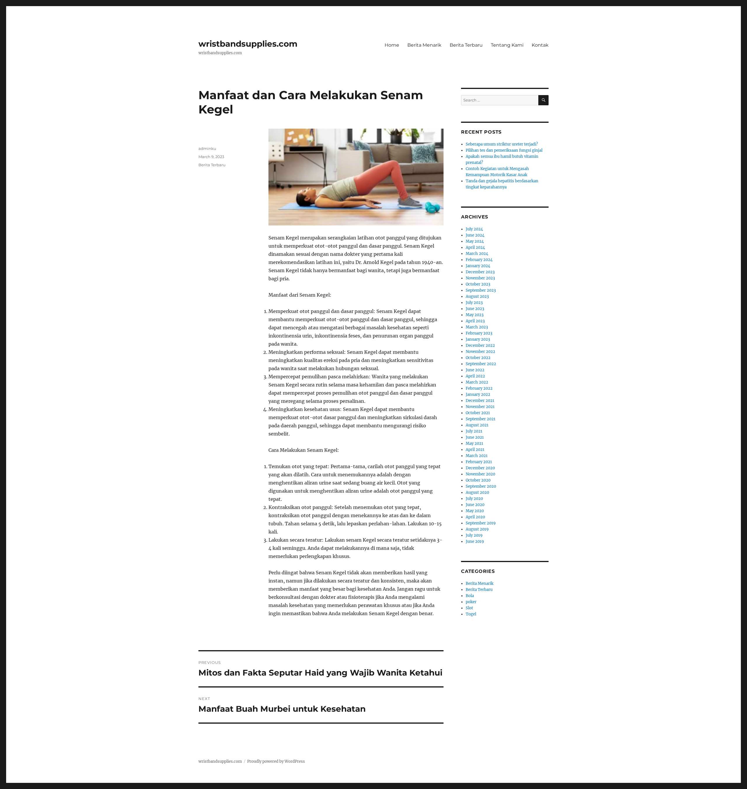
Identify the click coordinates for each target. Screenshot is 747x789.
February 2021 (479, 461)
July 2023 (474, 302)
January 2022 (478, 394)
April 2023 (475, 321)
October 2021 (478, 412)
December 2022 (480, 345)
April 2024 (475, 247)
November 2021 (480, 406)
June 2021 (475, 437)
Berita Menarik (424, 45)
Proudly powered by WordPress (276, 761)
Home (392, 45)
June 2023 (475, 308)
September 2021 (480, 419)
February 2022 (479, 388)
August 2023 (477, 296)
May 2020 (475, 510)
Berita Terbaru (466, 45)
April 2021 (475, 449)
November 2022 (480, 351)
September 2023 (481, 290)
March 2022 (477, 382)
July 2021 (474, 431)
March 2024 (477, 253)
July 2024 (474, 229)
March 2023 (477, 327)
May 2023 (475, 314)
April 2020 (475, 517)
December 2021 (480, 400)
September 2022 (481, 363)
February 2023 (479, 333)
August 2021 (477, 425)
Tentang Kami (507, 45)
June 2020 (475, 504)
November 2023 (480, 278)
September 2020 (481, 486)
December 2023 (480, 272)
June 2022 (475, 370)
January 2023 (478, 339)
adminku (207, 148)
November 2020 (480, 474)
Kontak (540, 45)
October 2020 (478, 480)
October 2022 (478, 357)
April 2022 (475, 376)
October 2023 (478, 284)
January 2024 (478, 265)
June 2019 (475, 541)
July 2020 (474, 498)
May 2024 (475, 241)
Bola (470, 595)
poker (471, 601)
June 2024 (475, 235)
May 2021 (474, 443)
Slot (469, 608)
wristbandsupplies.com (247, 44)
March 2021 (477, 455)
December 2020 (480, 468)
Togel (471, 614)
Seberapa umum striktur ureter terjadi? (502, 144)
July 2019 (474, 535)
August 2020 (477, 492)
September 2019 (481, 523)
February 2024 (479, 259)
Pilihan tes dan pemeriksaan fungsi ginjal (504, 150)
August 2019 (477, 529)
